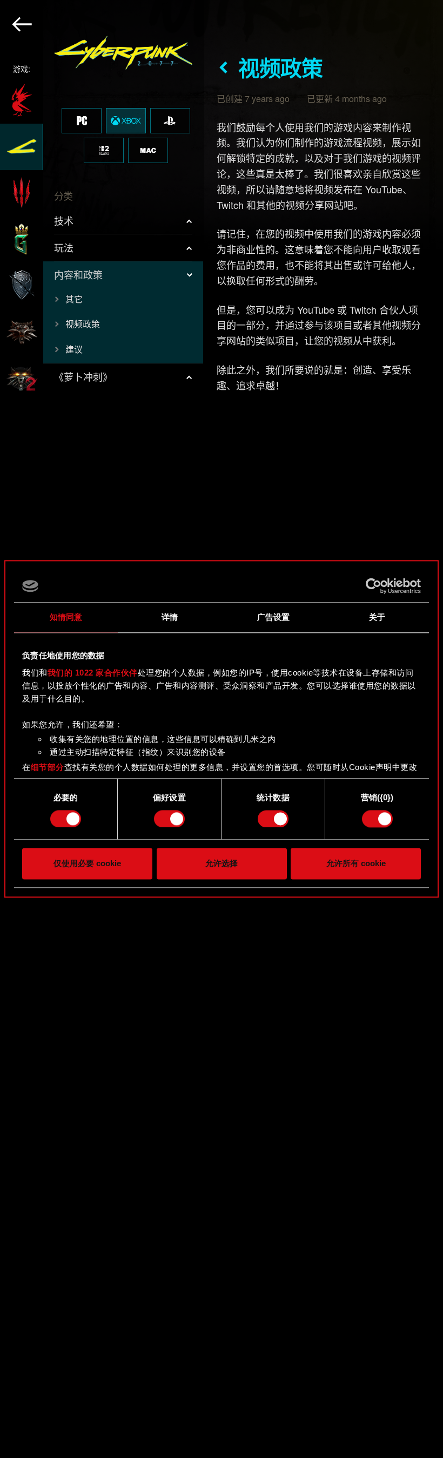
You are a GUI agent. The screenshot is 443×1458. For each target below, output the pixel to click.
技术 (63, 220)
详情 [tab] (170, 617)
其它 (74, 299)
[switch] (169, 818)
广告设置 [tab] (273, 617)
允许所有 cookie (356, 863)
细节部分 (47, 767)
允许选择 (221, 863)
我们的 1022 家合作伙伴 (93, 672)
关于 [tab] (377, 617)
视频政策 (82, 324)
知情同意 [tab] (66, 617)
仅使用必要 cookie (87, 863)
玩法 (63, 247)
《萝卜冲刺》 (83, 376)
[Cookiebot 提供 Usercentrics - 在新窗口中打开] (373, 586)
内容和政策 (78, 274)
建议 (74, 349)
